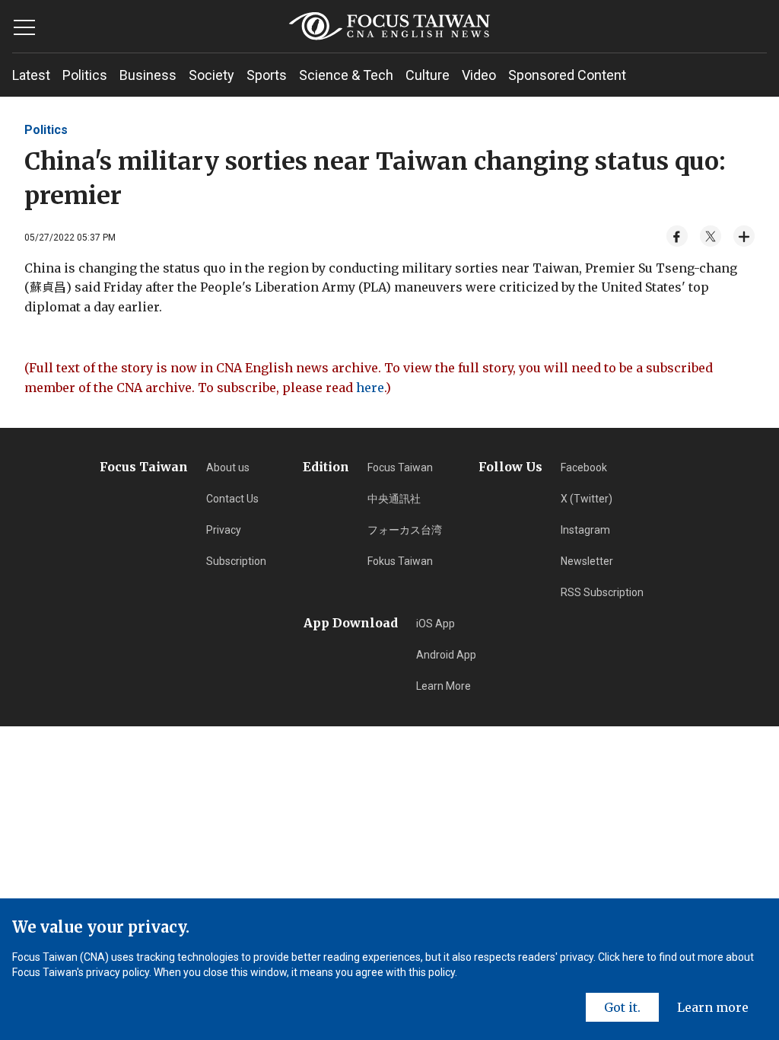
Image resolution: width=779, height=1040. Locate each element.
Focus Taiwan (400, 467)
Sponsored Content (567, 75)
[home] (389, 26)
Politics (84, 75)
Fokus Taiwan (400, 561)
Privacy (223, 530)
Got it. (622, 1007)
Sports (266, 75)
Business (147, 75)
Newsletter (587, 561)
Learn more (713, 1007)
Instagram (585, 530)
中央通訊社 (394, 499)
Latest (31, 75)
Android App (446, 655)
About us (228, 467)
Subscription (236, 561)
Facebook (584, 467)
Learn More (443, 686)
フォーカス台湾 (404, 530)
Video (479, 75)
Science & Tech (346, 75)
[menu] (24, 27)
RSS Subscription (602, 592)
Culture (427, 75)
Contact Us (232, 499)
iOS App (435, 623)
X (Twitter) (586, 499)
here (370, 387)
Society (211, 75)
